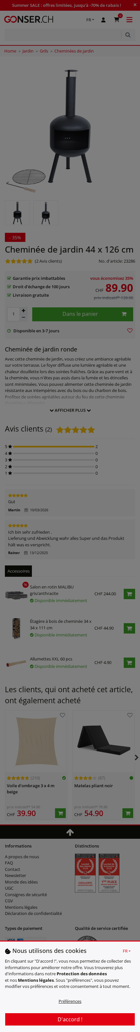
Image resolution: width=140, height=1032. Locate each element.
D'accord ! (70, 1019)
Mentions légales (36, 980)
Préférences (70, 1001)
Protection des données (82, 974)
